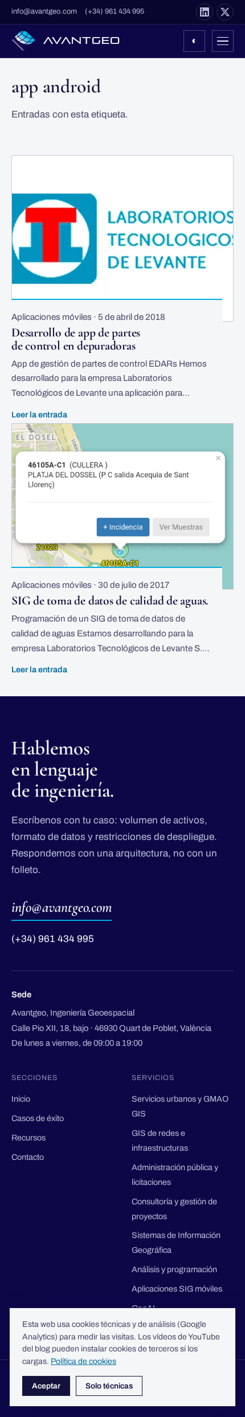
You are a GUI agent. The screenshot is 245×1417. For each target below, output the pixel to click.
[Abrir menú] (223, 41)
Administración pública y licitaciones (175, 1175)
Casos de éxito (37, 1118)
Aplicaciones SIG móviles (177, 1288)
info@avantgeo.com (44, 11)
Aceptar (46, 1386)
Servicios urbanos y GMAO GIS (180, 1106)
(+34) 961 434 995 (114, 11)
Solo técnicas (109, 1386)
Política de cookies (83, 1361)
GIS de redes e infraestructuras (160, 1140)
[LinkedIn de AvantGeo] (204, 12)
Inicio (20, 1098)
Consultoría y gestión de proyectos (174, 1209)
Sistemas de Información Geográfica (176, 1242)
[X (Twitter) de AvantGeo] (225, 12)
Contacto (27, 1157)
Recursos (28, 1137)
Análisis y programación (174, 1269)
